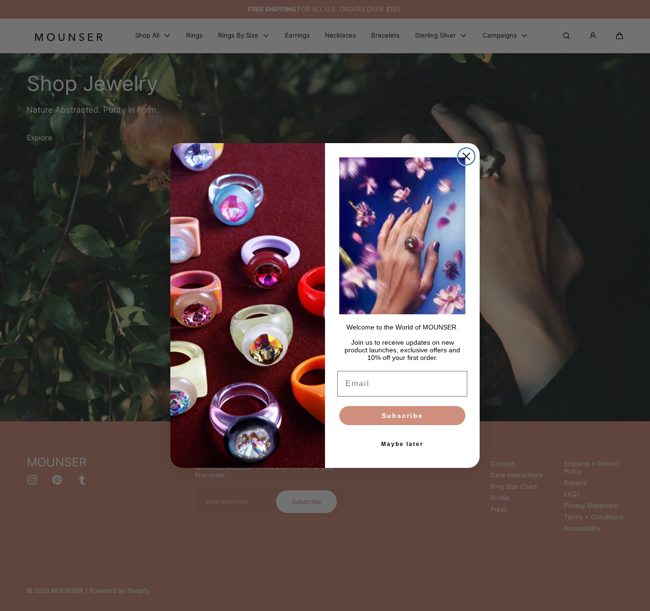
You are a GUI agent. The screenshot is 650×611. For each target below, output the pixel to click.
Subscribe (402, 415)
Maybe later (402, 444)
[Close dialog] (466, 156)
